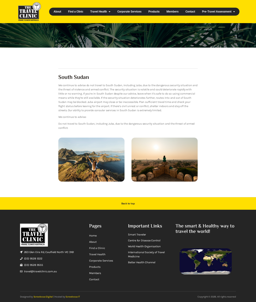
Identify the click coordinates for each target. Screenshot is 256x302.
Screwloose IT (72, 296)
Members (172, 11)
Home (93, 235)
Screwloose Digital (43, 296)
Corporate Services (129, 11)
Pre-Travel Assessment (216, 11)
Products (154, 11)
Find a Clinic (75, 11)
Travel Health (98, 11)
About (57, 11)
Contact (190, 11)
